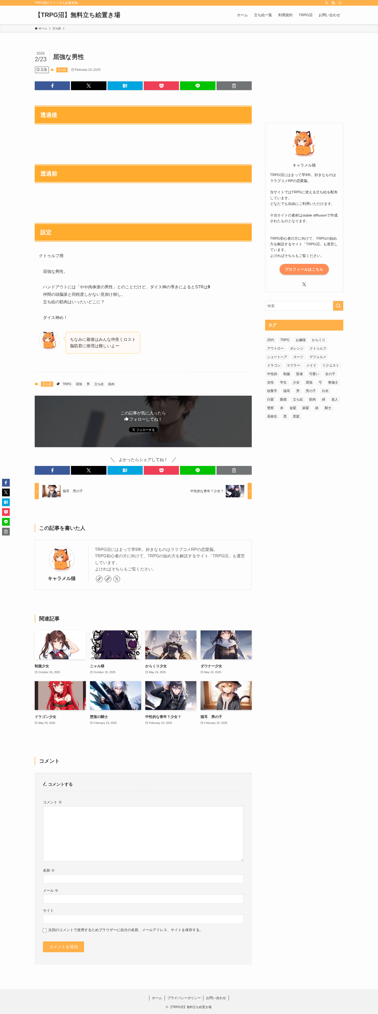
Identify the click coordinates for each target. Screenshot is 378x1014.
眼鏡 (283, 399)
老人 (334, 399)
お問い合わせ (216, 998)
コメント (52, 802)
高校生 (272, 416)
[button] (52, 85)
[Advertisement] (304, 81)
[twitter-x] (326, 3)
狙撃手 (272, 391)
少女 (296, 382)
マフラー (293, 365)
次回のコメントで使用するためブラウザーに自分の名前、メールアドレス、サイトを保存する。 (125, 930)
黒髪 (296, 416)
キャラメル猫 (62, 578)
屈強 (79, 384)
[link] (99, 579)
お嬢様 (301, 340)
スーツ (298, 357)
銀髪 (305, 408)
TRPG (67, 384)
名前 (49, 870)
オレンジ (296, 348)
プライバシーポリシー (184, 998)
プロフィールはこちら (304, 269)
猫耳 (286, 391)
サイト (48, 910)
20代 (270, 340)
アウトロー (275, 348)
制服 (286, 374)
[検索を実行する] (338, 306)
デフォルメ (318, 357)
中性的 (272, 374)
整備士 (333, 382)
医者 (299, 374)
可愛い (314, 374)
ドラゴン (274, 365)
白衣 (325, 391)
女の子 (330, 374)
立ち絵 (62, 69)
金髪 (293, 408)
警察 (270, 408)
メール (50, 890)
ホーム (157, 998)
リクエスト (330, 365)
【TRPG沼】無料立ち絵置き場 (77, 15)
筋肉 (111, 384)
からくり (318, 340)
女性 (270, 382)
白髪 (270, 399)
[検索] (340, 3)
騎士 (328, 408)
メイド (311, 365)
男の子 (311, 391)
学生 (283, 382)
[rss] (333, 3)
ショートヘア (277, 357)
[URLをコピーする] (234, 85)
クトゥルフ (318, 348)
